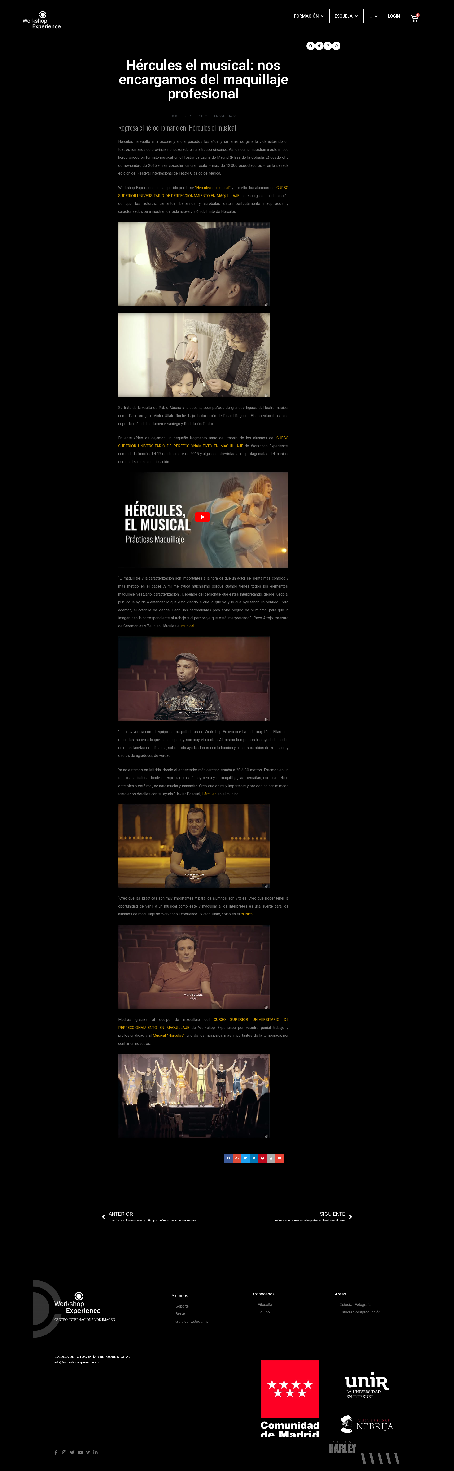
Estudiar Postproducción (360, 1312)
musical (187, 626)
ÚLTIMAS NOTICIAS (223, 116)
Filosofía (265, 1305)
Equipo (264, 1312)
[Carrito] (414, 18)
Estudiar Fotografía (355, 1305)
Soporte (182, 1306)
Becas (180, 1314)
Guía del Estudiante (192, 1321)
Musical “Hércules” (168, 1035)
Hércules (209, 794)
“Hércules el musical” (213, 187)
